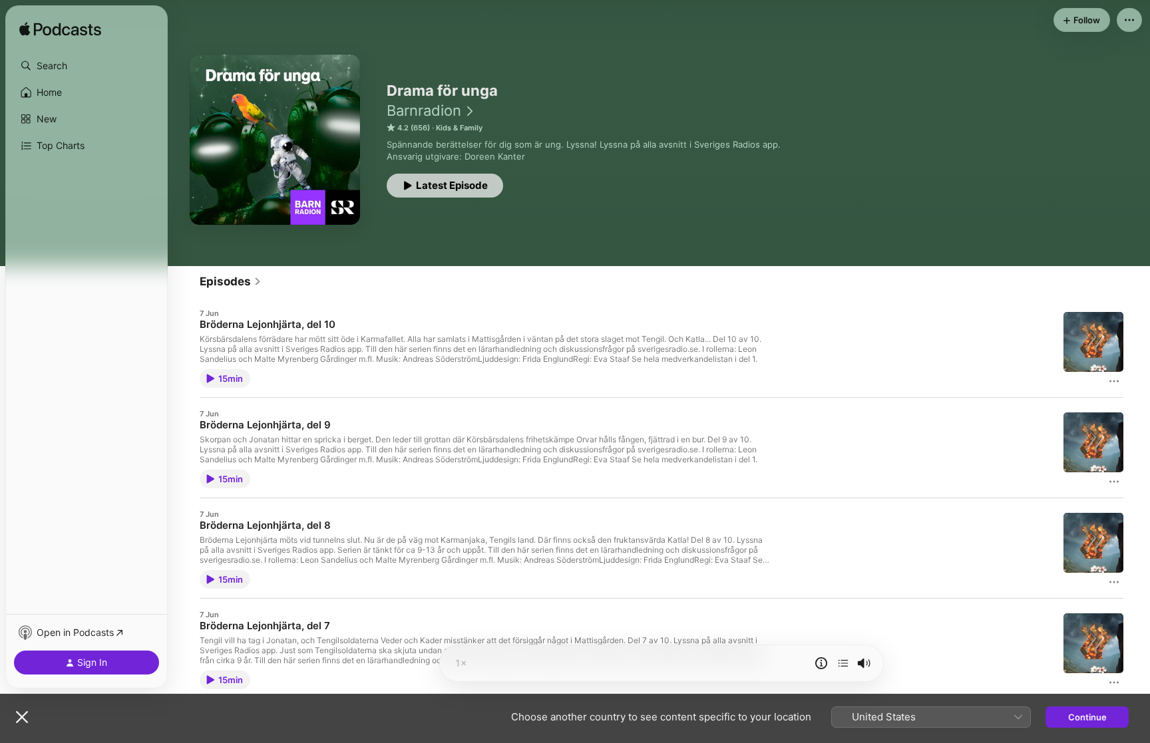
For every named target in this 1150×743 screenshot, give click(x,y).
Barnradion (424, 110)
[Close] (22, 717)
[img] (60, 30)
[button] (86, 66)
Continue (1087, 717)
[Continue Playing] (843, 663)
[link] (231, 281)
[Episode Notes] (821, 663)
